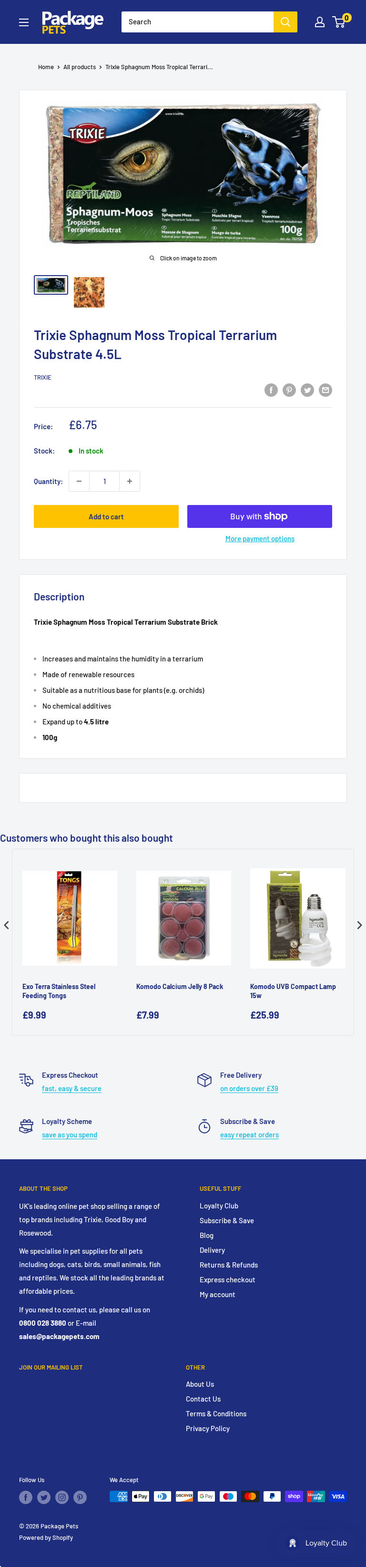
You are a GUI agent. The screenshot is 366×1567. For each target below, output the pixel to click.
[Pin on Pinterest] (289, 389)
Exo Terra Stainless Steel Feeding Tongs (58, 990)
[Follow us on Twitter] (44, 1497)
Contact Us (203, 1398)
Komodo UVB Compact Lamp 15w (293, 990)
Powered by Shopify (46, 1537)
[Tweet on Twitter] (307, 389)
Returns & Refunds (229, 1264)
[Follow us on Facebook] (25, 1497)
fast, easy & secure (72, 1088)
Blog (207, 1235)
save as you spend (69, 1134)
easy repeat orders (249, 1134)
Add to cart (106, 516)
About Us (200, 1384)
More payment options (260, 538)
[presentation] (6, 925)
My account (217, 1294)
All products (79, 67)
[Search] (285, 21)
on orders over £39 (249, 1088)
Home (46, 67)
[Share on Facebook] (271, 389)
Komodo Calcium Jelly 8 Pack (179, 986)
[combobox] (198, 21)
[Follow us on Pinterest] (80, 1497)
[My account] (320, 22)
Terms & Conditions (216, 1413)
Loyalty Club (219, 1205)
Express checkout (227, 1279)
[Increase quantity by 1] (130, 481)
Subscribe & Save (227, 1220)
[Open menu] (24, 22)
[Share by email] (325, 389)
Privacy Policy (208, 1428)
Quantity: (48, 481)
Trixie (42, 377)
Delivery (212, 1250)
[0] (339, 22)
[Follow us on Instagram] (62, 1497)
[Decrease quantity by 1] (79, 481)
